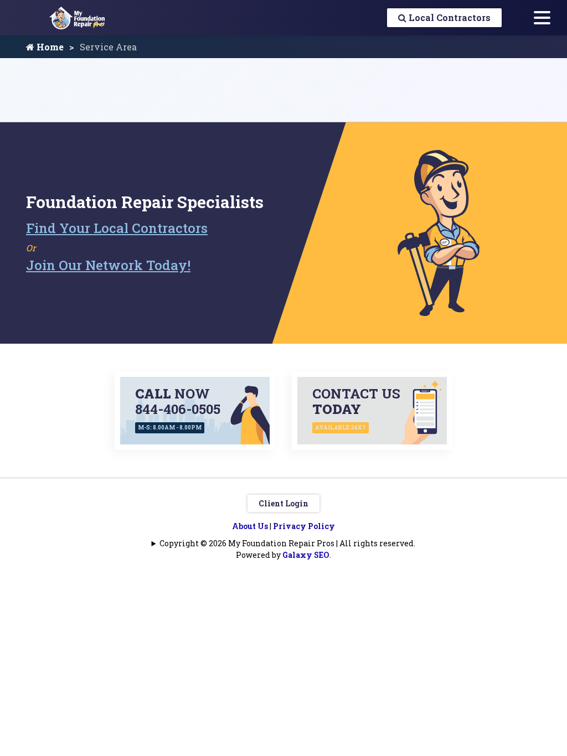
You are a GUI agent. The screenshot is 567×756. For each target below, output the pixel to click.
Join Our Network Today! (108, 265)
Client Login (283, 503)
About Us (250, 526)
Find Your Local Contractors (117, 228)
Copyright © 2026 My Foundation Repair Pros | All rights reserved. (287, 543)
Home (49, 47)
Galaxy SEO (305, 555)
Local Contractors (448, 17)
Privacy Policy (304, 526)
